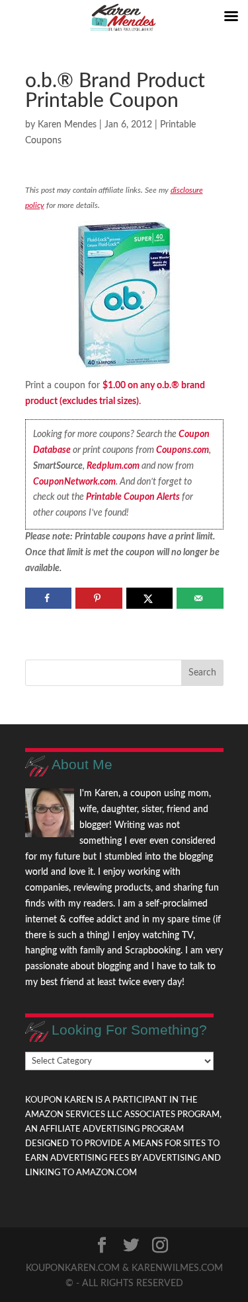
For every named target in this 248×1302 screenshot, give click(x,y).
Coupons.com (182, 450)
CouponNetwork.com (74, 482)
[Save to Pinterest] (98, 598)
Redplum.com (113, 466)
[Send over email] (200, 598)
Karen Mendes (67, 124)
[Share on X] (149, 598)
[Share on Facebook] (48, 598)
